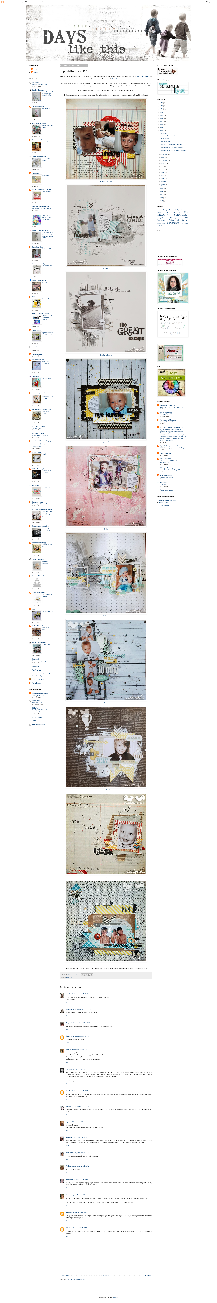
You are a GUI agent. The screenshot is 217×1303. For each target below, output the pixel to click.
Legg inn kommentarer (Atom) (77, 1279)
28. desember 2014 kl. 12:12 (83, 1009)
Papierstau (35, 83)
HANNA (35, 609)
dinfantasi (35, 376)
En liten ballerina (47, 266)
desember (164, 133)
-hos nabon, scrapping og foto (41, 393)
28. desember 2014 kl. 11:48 (80, 994)
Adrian (159, 210)
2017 (161, 121)
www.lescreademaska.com (40, 206)
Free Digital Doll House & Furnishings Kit (39, 711)
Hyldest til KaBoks (47, 249)
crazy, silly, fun (106, 790)
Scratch (36, 72)
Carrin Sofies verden (38, 592)
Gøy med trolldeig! (45, 562)
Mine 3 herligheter (106, 964)
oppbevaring (177, 218)
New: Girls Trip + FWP (38, 695)
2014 (161, 130)
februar (163, 182)
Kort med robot (46, 378)
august (163, 163)
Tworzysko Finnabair (39, 123)
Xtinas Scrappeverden (39, 642)
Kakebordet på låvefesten (46, 471)
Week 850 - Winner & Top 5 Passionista (171, 407)
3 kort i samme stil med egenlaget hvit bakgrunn (47, 94)
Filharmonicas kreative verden (41, 409)
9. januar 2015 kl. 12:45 (80, 1228)
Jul (167, 212)
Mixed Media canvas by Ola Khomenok (46, 217)
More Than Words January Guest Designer (47, 317)
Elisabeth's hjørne (38, 360)
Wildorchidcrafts (164, 505)
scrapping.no (36, 347)
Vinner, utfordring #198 (167, 422)
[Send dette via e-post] (82, 974)
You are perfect (106, 877)
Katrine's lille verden (38, 576)
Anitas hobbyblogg (38, 559)
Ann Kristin (70, 1179)
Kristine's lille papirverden (40, 230)
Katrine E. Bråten (71, 1212)
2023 (161, 103)
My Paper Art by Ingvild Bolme (42, 509)
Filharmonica (70, 1009)
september (164, 160)
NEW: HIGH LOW (37, 702)
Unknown (69, 1036)
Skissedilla (35, 485)
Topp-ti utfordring (143, 76)
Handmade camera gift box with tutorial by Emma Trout (47, 514)
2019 (161, 115)
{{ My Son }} (46, 644)
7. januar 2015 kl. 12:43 (84, 1195)
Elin (67, 1069)
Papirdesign (116, 79)
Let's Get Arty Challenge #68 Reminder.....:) (168, 461)
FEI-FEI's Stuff (37, 717)
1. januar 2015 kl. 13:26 (82, 1153)
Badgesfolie (35, 666)
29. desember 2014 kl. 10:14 (77, 1069)
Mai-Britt (69, 1137)
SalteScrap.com (37, 670)
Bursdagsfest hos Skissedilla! (47, 595)
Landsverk (35, 659)
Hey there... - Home (38, 433)
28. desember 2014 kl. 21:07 (81, 1036)
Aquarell (68, 1122)
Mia (171, 218)
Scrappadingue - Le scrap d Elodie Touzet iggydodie (41, 675)
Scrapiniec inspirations (39, 214)
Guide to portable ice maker (40, 504)
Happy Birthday (47, 142)
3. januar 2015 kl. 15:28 (81, 1179)
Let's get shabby (165, 459)
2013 (161, 189)
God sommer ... (46, 108)
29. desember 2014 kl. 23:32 (80, 1106)
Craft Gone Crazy (38, 247)
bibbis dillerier (36, 173)
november (164, 154)
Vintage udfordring (166, 468)
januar (163, 185)
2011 (161, 195)
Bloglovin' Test (36, 428)
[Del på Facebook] (89, 974)
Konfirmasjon (176, 212)
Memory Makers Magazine (167, 500)
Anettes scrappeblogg (39, 543)
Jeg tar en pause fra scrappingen (47, 529)
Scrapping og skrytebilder (40, 526)
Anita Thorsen (36, 683)
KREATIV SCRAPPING (172, 214)
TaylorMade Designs (38, 724)
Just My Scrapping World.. (40, 313)
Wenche (68, 1091)
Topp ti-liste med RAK (168, 136)
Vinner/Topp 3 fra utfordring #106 (170, 470)
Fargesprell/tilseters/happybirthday (47, 333)
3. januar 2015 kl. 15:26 (82, 1166)
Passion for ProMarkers (167, 405)
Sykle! (106, 529)
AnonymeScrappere (166, 490)
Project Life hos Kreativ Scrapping (171, 144)
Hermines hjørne (37, 502)
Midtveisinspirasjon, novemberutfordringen (172, 448)
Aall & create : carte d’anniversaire (42, 208)
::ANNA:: (35, 721)
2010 (161, 198)
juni (162, 169)
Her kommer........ (47, 611)
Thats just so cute (166, 475)
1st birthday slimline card (39, 84)
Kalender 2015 (165, 142)
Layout (160, 217)
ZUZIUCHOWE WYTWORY (41, 190)
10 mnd (106, 703)
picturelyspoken (164, 502)
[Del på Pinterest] (91, 974)
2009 (161, 201)
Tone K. (68, 994)
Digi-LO (179, 210)
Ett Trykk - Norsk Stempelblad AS (171, 427)
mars (163, 178)
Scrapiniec (161, 223)
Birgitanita (69, 1023)
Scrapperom (184, 223)
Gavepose (35, 349)
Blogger (115, 1297)
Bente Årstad (70, 1153)
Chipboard (172, 210)
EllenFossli (69, 1228)
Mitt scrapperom (37, 297)
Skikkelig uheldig (106, 181)
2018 (161, 118)
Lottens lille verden (38, 626)
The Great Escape (106, 355)
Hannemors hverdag (38, 264)
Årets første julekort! (45, 412)
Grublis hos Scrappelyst (45, 362)
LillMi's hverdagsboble (39, 469)
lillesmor (68, 1106)
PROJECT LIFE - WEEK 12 (40, 435)
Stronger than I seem (46, 628)
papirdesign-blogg (38, 106)
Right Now (35, 708)
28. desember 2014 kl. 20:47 (81, 1023)
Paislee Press (36, 701)
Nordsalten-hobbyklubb (168, 420)
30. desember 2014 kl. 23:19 (80, 1122)
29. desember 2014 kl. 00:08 (78, 1049)
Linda (35, 69)
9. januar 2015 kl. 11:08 (85, 1212)
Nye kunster (106, 442)
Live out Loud (106, 268)
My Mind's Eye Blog (38, 426)
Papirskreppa (70, 1166)
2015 (161, 127)
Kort (186, 212)
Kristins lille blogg (38, 90)
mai (162, 172)
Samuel (185, 220)
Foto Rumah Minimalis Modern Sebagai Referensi (41, 446)
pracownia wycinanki (39, 156)
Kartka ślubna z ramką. (46, 159)
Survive (44, 282)
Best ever (106, 616)
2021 (161, 109)
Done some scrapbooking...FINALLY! (47, 396)
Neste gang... (46, 175)
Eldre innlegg (148, 1275)
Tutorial (159, 225)
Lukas (167, 218)
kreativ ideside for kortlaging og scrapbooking (42, 442)
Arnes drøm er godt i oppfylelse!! (42, 661)
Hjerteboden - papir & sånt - (169, 446)
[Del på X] (87, 974)
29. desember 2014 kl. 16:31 (80, 1091)
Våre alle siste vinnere (166, 477)
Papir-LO (69, 977)
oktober (163, 157)
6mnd (44, 454)
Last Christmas (46, 192)
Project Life (174, 220)
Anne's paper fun (37, 140)
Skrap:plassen (36, 330)
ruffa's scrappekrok (38, 679)
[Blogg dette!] (84, 974)
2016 (161, 124)
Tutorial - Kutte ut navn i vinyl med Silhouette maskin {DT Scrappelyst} (47, 235)
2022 (161, 106)
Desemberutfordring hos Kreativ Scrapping (174, 150)
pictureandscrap (37, 354)
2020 (161, 112)
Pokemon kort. (46, 299)
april (163, 175)
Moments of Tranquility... (40, 280)
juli (162, 166)
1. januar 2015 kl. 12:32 (80, 1137)
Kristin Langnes (71, 1195)
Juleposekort (165, 139)
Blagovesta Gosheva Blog (40, 693)
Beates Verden (36, 452)
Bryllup (165, 210)
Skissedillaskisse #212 (47, 545)
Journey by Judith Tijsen (47, 126)
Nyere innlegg (64, 1275)
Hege (67, 1049)
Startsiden (106, 1275)
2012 (161, 192)
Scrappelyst (173, 222)
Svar (67, 1002)
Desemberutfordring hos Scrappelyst (172, 147)
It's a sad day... (46, 487)
